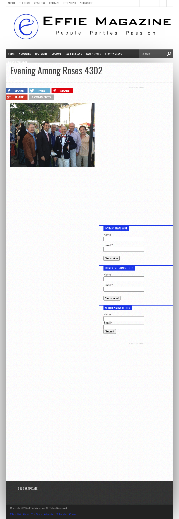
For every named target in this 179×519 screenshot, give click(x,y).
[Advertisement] (136, 154)
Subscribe (86, 3)
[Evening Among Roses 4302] (52, 166)
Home (11, 54)
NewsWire (25, 54)
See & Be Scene (73, 54)
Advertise (39, 3)
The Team (24, 3)
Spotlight (41, 54)
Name (107, 234)
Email (108, 245)
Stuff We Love (113, 54)
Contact (54, 3)
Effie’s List (70, 3)
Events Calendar (17, 62)
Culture (56, 54)
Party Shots (93, 54)
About (11, 3)
